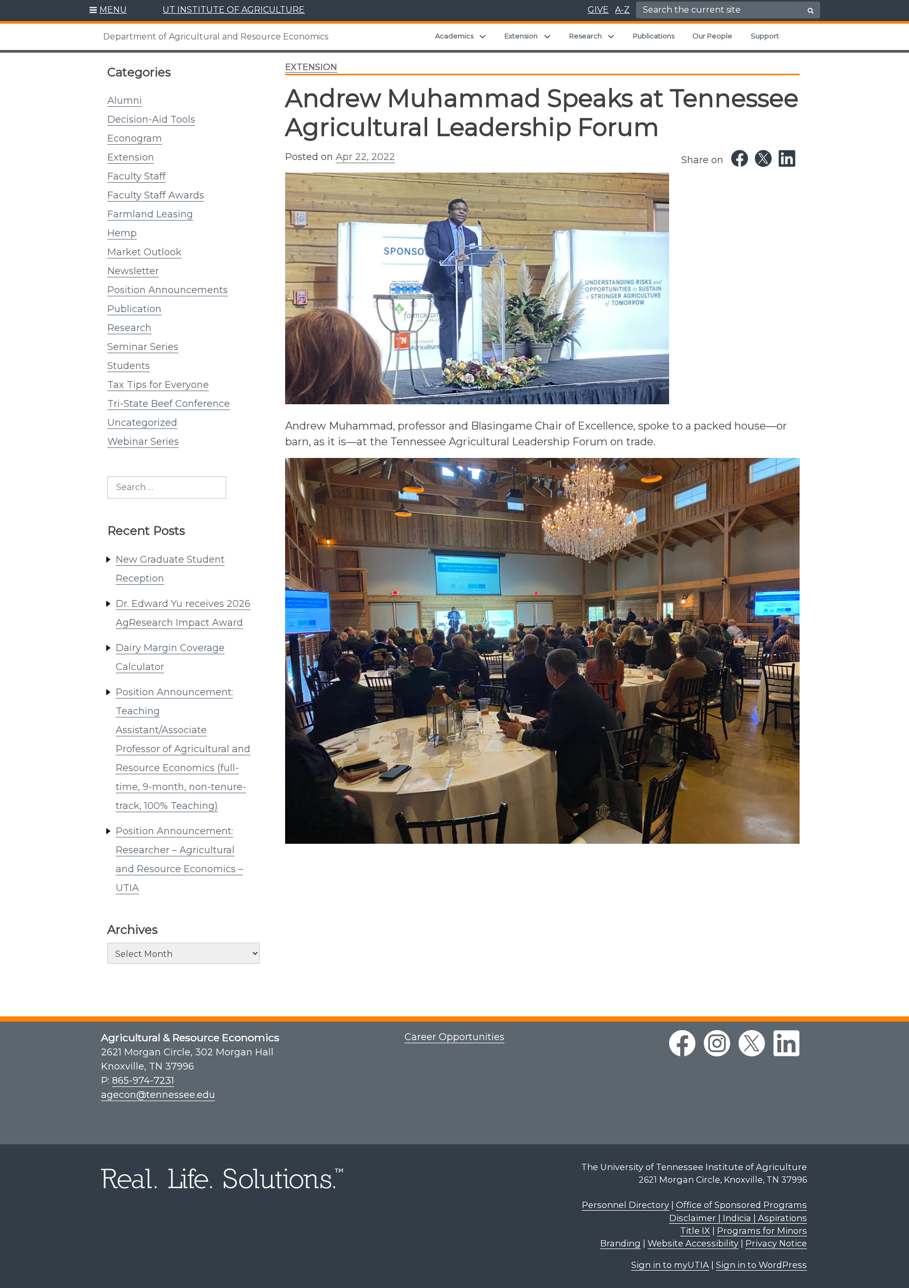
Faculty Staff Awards (155, 195)
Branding (620, 1243)
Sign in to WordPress (761, 1265)
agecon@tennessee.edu (158, 1095)
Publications (653, 36)
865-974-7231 (143, 1080)
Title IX (695, 1230)
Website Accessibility (693, 1243)
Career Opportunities (454, 1037)
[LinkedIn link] (787, 158)
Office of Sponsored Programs (741, 1205)
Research (585, 36)
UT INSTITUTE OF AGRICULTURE (234, 10)
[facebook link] (682, 1043)
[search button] (810, 10)
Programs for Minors (762, 1230)
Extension (521, 36)
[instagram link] (717, 1043)
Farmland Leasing (150, 214)
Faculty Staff (136, 176)
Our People (712, 36)
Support (765, 36)
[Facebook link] (739, 158)
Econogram (134, 138)
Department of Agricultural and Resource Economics (215, 37)
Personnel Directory (625, 1205)
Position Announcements (167, 290)
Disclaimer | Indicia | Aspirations (738, 1218)
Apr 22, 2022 (365, 157)
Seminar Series (142, 347)
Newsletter (133, 271)
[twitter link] (752, 1043)
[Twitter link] (763, 158)
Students (128, 366)
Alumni (124, 100)
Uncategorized (142, 422)
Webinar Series (143, 441)
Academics (454, 36)
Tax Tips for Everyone (158, 385)
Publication (134, 309)
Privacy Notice (776, 1243)
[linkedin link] (786, 1043)
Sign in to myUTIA (670, 1265)
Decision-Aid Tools (151, 119)
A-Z (622, 10)
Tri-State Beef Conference (168, 404)
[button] (108, 10)
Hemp (122, 233)
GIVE (598, 10)
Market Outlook (144, 252)
